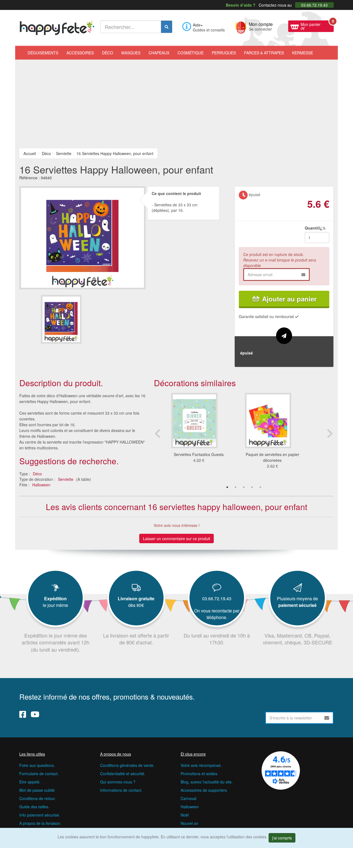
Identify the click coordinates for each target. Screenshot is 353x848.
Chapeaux (159, 52)
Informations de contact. (121, 790)
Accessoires (80, 52)
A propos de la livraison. (40, 823)
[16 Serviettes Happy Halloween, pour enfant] (61, 319)
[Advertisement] (176, 101)
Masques (130, 52)
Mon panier (317, 25)
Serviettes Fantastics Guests (199, 454)
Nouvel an (189, 823)
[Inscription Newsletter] (327, 717)
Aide (196, 25)
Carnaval (188, 798)
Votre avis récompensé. (201, 765)
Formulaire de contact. (39, 773)
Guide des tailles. (34, 806)
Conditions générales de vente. (127, 765)
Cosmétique (191, 52)
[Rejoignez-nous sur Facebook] (22, 714)
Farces (264, 52)
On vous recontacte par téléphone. (216, 613)
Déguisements (43, 52)
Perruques (224, 52)
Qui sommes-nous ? (117, 782)
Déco (107, 52)
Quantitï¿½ (315, 228)
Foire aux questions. (37, 765)
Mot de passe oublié (37, 790)
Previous (158, 433)
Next (329, 433)
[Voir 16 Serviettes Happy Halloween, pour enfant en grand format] (82, 237)
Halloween (41, 484)
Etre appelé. (30, 782)
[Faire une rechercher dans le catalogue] (166, 27)
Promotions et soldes (199, 773)
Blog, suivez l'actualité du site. (207, 782)
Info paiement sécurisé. (39, 815)
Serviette (65, 479)
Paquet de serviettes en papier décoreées (272, 457)
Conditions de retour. (37, 798)
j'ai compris (282, 838)
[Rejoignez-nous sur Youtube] (35, 714)
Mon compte (261, 26)
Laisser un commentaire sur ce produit (176, 538)
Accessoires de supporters (204, 790)
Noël (185, 815)
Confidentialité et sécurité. (122, 773)
